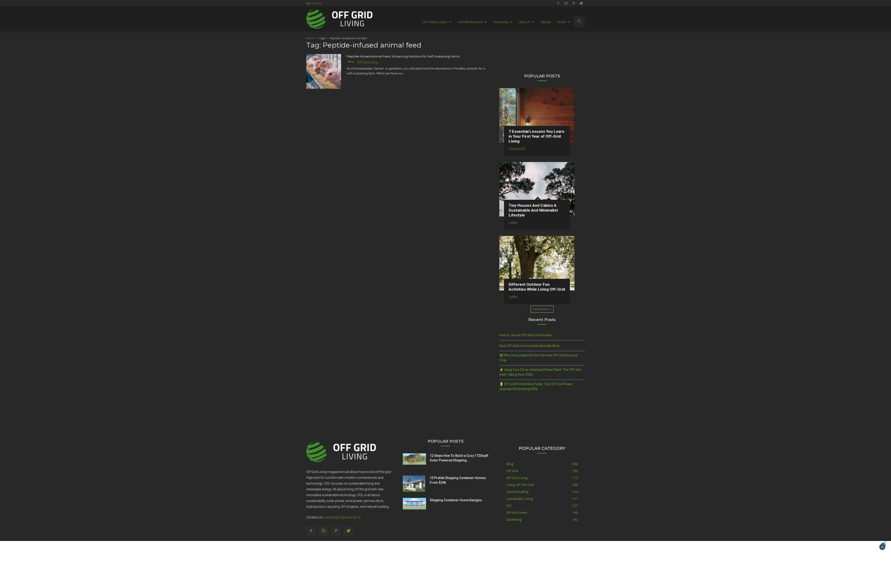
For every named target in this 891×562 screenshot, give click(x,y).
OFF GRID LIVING (434, 22)
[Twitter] (581, 3)
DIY (509, 505)
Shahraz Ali (517, 149)
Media (546, 22)
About (524, 22)
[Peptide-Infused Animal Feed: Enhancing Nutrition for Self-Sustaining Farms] (323, 71)
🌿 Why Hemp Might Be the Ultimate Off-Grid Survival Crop (538, 357)
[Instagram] (565, 3)
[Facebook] (558, 3)
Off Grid (512, 471)
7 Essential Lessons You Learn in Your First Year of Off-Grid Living (536, 136)
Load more (540, 309)
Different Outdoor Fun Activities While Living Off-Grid (537, 287)
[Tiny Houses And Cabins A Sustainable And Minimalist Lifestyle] (542, 189)
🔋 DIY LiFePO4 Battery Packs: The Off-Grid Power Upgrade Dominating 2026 (536, 386)
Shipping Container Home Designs (456, 500)
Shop (561, 22)
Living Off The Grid (520, 485)
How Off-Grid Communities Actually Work (529, 346)
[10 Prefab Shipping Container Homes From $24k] (414, 484)
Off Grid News (516, 512)
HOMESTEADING (470, 22)
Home (310, 38)
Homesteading (517, 491)
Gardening (514, 519)
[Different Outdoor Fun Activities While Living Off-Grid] (542, 263)
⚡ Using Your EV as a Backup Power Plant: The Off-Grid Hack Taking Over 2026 (540, 372)
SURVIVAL (501, 22)
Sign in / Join (313, 3)
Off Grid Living (367, 62)
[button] (579, 21)
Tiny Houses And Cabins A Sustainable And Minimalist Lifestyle (533, 210)
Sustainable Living (519, 498)
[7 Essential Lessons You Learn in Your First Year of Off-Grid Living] (542, 115)
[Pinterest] (573, 3)
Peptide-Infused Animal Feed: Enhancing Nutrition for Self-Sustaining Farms (403, 56)
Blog (351, 61)
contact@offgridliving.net (342, 517)
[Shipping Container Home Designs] (414, 503)
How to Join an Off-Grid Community (525, 335)
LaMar (513, 223)
